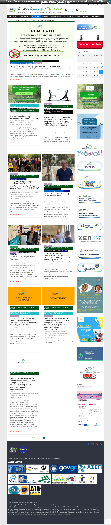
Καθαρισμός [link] (19, 397)
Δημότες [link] (36, 68)
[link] (109, 2)
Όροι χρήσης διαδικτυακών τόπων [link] (49, 458)
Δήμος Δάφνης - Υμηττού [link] (28, 68)
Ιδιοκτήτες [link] (17, 393)
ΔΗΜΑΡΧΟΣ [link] (66, 191)
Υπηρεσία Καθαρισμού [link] (57, 202)
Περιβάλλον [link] (27, 265)
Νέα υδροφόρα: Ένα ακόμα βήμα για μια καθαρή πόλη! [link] (57, 194)
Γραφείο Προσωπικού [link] (61, 128)
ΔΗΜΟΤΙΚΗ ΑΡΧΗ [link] (24, 16)
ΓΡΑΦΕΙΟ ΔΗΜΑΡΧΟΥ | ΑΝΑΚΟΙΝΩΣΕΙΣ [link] (53, 191)
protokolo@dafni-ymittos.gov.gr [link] (55, 2)
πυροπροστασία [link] (20, 122)
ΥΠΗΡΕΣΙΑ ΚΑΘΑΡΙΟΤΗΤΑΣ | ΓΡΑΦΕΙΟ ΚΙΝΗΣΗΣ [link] (21, 63)
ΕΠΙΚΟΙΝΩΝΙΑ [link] (95, 16)
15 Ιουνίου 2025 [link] (18, 331)
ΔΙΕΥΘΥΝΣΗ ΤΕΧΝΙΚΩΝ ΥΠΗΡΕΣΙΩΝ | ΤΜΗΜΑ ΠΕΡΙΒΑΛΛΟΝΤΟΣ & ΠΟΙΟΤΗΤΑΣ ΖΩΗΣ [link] (20, 105)
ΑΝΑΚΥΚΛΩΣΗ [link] (13, 247)
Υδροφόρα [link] (53, 197)
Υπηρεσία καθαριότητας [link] (58, 68)
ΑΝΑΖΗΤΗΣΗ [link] (86, 16)
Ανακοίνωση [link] (14, 68)
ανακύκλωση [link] (20, 263)
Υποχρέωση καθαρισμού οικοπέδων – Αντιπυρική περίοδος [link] (24, 117)
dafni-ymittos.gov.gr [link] (65, 514)
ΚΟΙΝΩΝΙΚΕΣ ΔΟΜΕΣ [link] (56, 16)
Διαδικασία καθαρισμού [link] (25, 124)
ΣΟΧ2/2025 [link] (67, 132)
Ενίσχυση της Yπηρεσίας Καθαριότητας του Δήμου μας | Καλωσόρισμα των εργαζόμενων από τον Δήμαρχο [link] (57, 256)
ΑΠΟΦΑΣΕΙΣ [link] (77, 16)
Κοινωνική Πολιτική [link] (20, 194)
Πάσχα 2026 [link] (19, 68)
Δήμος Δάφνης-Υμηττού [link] (30, 502)
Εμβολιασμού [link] (21, 192)
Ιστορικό (79, 384)
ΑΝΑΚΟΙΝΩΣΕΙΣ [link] (35, 16)
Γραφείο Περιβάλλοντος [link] (19, 329)
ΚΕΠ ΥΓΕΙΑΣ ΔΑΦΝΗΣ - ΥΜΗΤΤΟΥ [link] (18, 179)
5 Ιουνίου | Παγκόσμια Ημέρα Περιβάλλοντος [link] (22, 258)
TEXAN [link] (22, 265)
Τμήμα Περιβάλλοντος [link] (47, 68)
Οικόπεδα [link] (22, 395)
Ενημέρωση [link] (66, 68)
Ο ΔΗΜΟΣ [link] (15, 16)
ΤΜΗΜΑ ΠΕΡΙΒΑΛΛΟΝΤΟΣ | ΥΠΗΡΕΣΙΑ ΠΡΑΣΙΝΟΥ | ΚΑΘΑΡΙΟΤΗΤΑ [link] (25, 61)
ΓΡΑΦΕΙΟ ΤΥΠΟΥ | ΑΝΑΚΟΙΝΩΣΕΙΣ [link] (50, 61)
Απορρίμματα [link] (34, 393)
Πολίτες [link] (40, 68)
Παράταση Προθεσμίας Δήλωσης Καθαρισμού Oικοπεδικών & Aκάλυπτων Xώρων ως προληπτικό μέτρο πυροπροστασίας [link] (24, 321)
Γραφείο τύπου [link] (28, 329)
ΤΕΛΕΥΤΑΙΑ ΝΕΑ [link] (45, 16)
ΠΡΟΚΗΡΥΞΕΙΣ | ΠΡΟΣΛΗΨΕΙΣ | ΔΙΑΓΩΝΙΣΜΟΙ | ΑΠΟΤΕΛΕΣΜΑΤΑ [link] (55, 112)
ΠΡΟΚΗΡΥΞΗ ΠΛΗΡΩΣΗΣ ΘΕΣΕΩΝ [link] (52, 109)
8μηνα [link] (57, 132)
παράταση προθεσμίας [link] (16, 327)
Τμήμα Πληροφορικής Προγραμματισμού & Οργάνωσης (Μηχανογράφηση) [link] (45, 506)
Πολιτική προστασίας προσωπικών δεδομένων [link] (23, 458)
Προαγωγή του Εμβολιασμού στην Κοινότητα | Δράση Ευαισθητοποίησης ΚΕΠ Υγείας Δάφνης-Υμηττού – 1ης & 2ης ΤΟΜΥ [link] (24, 184)
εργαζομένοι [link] (48, 261)
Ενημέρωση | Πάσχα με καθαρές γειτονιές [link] (35, 66)
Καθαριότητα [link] (18, 265)
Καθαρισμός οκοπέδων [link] (50, 331)
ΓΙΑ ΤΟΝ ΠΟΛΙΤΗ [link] (68, 16)
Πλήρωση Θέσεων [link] (50, 134)
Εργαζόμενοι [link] (17, 198)
